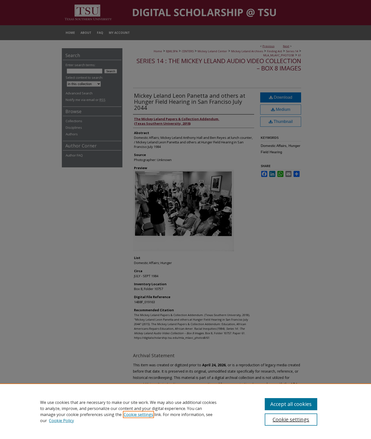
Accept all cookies (291, 404)
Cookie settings (138, 414)
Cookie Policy (61, 420)
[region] (185, 411)
